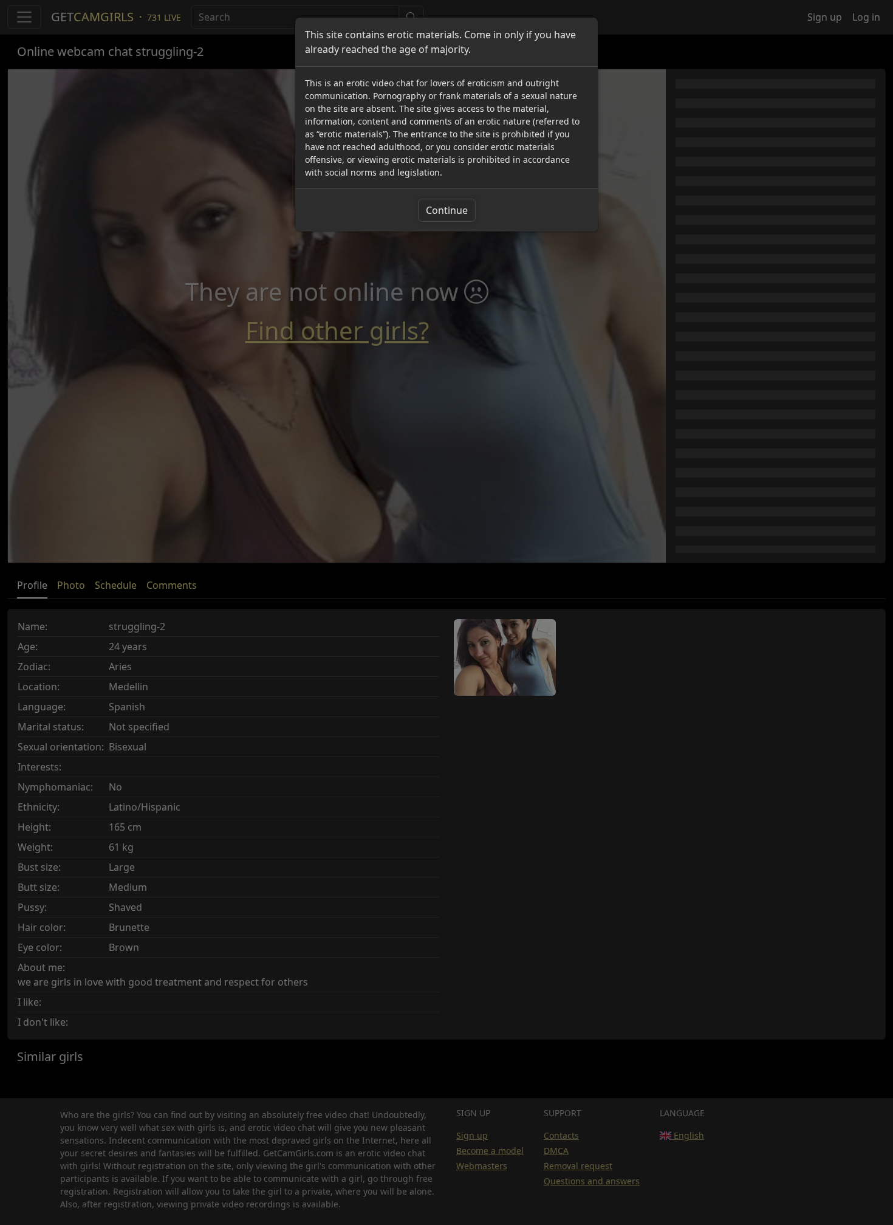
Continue (447, 210)
